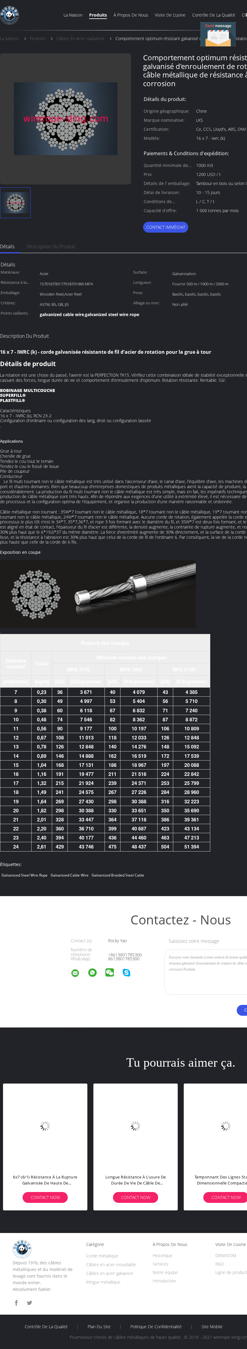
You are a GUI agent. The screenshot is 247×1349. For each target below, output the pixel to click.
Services (160, 1264)
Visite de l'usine (170, 15)
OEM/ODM (225, 1255)
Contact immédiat (165, 227)
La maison (73, 15)
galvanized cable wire (70, 875)
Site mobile (212, 1327)
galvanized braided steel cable (118, 875)
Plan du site (99, 1327)
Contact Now (45, 1197)
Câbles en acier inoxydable (111, 1264)
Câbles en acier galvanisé (109, 1273)
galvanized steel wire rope (25, 875)
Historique (162, 1255)
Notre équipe (165, 1272)
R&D (219, 1264)
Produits (98, 15)
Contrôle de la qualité (213, 15)
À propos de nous (131, 15)
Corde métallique (102, 1256)
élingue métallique (103, 1282)
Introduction (164, 1281)
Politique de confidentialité (156, 1327)
